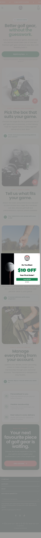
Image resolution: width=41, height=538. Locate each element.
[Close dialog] (39, 254)
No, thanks (27, 282)
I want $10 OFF (27, 279)
